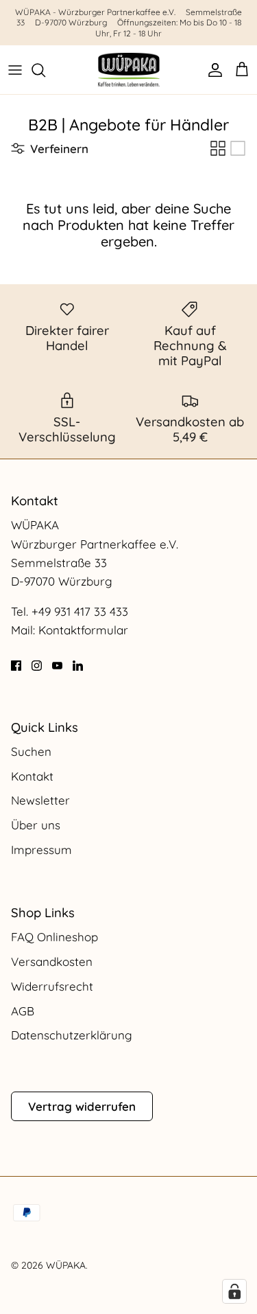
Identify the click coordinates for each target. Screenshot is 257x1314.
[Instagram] (37, 665)
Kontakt (32, 776)
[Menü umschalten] (15, 70)
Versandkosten (52, 961)
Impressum (41, 849)
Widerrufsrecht (52, 986)
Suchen (31, 751)
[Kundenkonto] (212, 70)
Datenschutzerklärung (71, 1035)
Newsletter (40, 800)
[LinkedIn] (78, 665)
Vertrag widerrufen (82, 1106)
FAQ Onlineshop (54, 937)
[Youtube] (57, 665)
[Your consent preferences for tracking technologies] (234, 1291)
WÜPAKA (66, 1265)
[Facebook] (16, 665)
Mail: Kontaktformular (69, 630)
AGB (22, 1011)
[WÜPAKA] (129, 69)
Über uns (35, 825)
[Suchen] (45, 70)
